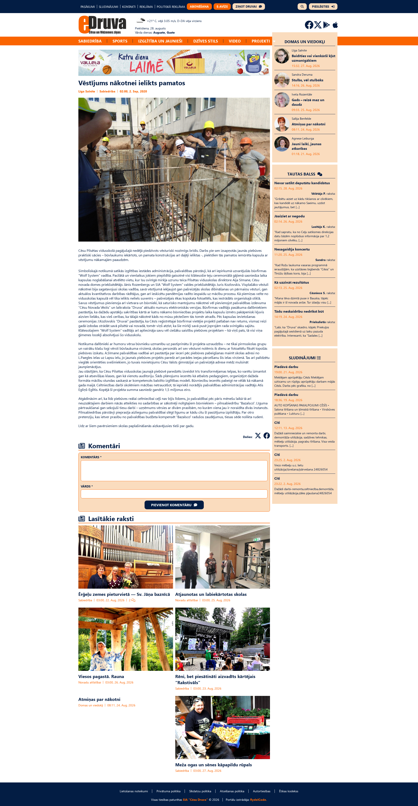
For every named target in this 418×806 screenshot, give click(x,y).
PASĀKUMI (88, 7)
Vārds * (87, 486)
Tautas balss (301, 174)
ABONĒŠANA (199, 6)
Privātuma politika (168, 791)
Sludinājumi (302, 357)
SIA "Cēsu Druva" (195, 799)
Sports (120, 41)
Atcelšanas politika (232, 791)
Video (235, 41)
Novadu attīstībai (186, 600)
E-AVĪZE (222, 6)
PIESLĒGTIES (320, 6)
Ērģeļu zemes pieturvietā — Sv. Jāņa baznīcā (124, 594)
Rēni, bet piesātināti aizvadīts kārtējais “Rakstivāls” (215, 679)
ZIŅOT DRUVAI (246, 6)
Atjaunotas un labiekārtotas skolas (211, 594)
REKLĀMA (146, 7)
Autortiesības (261, 791)
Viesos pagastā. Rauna (101, 676)
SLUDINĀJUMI (108, 7)
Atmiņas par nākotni (99, 699)
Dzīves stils (205, 41)
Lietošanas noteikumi (134, 791)
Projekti (261, 41)
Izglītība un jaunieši (160, 41)
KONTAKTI (129, 7)
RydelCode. (258, 799)
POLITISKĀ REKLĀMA (171, 7)
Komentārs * (91, 457)
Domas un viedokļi (90, 705)
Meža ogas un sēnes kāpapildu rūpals (213, 764)
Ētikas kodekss (288, 791)
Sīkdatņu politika (200, 791)
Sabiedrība (90, 41)
